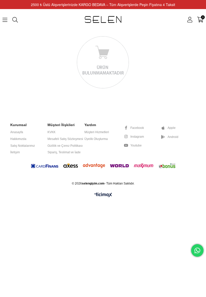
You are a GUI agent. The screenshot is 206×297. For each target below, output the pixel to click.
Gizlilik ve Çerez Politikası (65, 145)
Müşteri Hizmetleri (96, 132)
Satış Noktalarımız (22, 145)
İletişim (15, 152)
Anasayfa (16, 132)
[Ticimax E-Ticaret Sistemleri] (103, 195)
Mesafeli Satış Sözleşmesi (65, 139)
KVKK (51, 132)
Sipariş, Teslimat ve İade (64, 152)
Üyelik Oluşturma (96, 139)
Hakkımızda (18, 139)
